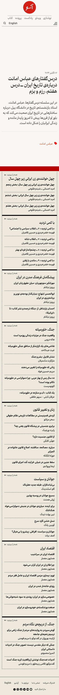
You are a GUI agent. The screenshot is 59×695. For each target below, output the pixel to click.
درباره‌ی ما (25, 683)
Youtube (31, 689)
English (13, 23)
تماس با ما (36, 683)
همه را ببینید (12, 175)
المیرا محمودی (30, 649)
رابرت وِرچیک (34, 428)
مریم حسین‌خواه (38, 369)
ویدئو (38, 18)
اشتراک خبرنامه (49, 683)
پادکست (28, 18)
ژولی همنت (40, 498)
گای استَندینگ (39, 487)
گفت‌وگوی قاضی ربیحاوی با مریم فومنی (31, 662)
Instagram (18, 689)
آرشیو (16, 683)
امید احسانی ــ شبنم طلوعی (30, 187)
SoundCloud (27, 689)
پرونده (18, 18)
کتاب (10, 18)
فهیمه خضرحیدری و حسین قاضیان (32, 231)
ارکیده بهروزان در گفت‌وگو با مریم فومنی (31, 634)
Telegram (24, 689)
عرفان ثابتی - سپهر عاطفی (37, 395)
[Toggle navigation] (55, 24)
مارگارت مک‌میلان (43, 359)
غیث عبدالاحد (31, 348)
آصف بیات (33, 534)
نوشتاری (47, 18)
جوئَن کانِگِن (44, 439)
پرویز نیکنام (34, 285)
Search (4, 23)
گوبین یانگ (44, 523)
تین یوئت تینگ (30, 510)
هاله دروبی (34, 338)
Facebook (21, 689)
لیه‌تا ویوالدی (33, 464)
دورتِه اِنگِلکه (31, 452)
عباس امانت (46, 144)
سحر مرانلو (30, 418)
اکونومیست (30, 382)
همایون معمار (43, 556)
